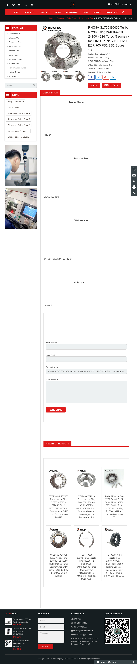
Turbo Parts (71, 18)
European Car (15, 42)
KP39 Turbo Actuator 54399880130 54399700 (21, 643)
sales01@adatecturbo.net (121, 4)
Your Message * (53, 379)
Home (51, 18)
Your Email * (51, 355)
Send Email (112, 85)
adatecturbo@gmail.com (82, 635)
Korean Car (14, 51)
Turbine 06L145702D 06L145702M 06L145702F (22, 631)
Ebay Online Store (16, 101)
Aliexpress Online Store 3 (19, 125)
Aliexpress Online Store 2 (19, 119)
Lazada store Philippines (18, 131)
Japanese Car (15, 46)
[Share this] (91, 77)
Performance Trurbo (17, 68)
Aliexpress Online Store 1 (19, 113)
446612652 (77, 619)
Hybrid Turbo (14, 72)
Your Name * (51, 342)
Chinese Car (14, 38)
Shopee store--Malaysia (18, 137)
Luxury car (13, 55)
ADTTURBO (13, 107)
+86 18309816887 (80, 623)
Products (60, 18)
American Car (14, 33)
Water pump (14, 76)
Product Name (52, 367)
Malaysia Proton (15, 59)
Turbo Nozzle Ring (86, 18)
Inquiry (94, 85)
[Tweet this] (98, 77)
